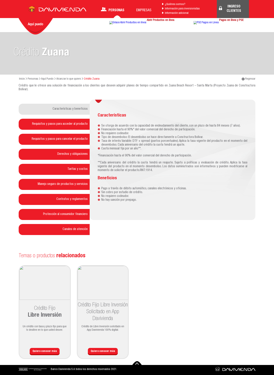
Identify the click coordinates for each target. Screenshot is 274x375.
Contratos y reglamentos (72, 199)
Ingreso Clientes (234, 9)
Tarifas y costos (77, 169)
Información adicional (177, 13)
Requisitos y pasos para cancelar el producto (60, 139)
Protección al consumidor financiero (65, 214)
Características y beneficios (70, 109)
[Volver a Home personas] (57, 10)
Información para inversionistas (182, 8)
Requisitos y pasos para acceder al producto (60, 124)
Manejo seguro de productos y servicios (63, 184)
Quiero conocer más (44, 351)
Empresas (143, 10)
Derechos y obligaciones (72, 154)
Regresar (250, 79)
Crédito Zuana (91, 79)
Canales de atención (75, 229)
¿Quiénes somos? (175, 4)
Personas (116, 10)
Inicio (22, 79)
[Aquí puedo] (36, 26)
